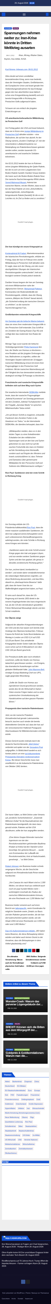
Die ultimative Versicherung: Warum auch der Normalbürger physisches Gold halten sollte (14, 962)
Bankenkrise (17, 1081)
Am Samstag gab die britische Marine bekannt (24, 321)
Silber (20, 1126)
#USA (23, 59)
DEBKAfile (33, 392)
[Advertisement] (25, 1193)
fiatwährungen (22, 1095)
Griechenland (21, 1104)
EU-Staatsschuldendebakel (15, 1090)
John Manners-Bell (36, 670)
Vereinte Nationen (31, 1140)
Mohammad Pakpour (33, 289)
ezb (6, 1095)
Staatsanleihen (31, 1126)
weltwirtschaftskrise (12, 1144)
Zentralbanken (10, 1149)
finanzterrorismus (12, 1099)
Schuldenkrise (10, 1126)
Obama (25, 1117)
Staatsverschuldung (12, 1135)
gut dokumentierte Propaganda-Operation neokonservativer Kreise (22, 757)
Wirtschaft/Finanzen (22, 998)
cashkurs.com (18, 1238)
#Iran (21, 55)
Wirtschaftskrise (29, 1144)
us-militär (36, 1135)
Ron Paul (31, 527)
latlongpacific (20, 908)
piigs (32, 1117)
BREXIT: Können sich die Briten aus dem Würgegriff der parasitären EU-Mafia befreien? (25, 1030)
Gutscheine (6, 1299)
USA (19, 1140)
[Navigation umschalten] (24, 14)
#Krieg (27, 55)
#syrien (7, 59)
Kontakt (20, 1299)
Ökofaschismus (11, 1153)
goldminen (9, 1104)
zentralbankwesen (26, 1149)
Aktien (7, 1081)
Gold (38, 1099)
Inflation (21, 1108)
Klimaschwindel (38, 1108)
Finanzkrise (35, 1095)
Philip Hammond (31, 347)
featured (8, 28)
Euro (30, 1090)
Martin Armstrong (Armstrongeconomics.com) (22, 1113)
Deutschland (9, 1086)
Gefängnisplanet (27, 1099)
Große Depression (36, 1104)
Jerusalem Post (36, 747)
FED (12, 1095)
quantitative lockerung (14, 1122)
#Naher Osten (36, 55)
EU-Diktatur (21, 1086)
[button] (43, 14)
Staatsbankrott (10, 1131)
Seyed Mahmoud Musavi (15, 183)
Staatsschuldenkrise (26, 1131)
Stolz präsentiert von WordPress (13, 1293)
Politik (15, 28)
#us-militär (15, 59)
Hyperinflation (10, 1108)
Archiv (14, 1299)
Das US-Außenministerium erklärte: (20, 931)
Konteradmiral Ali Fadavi (15, 253)
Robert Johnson (12, 866)
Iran (28, 1108)
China (37, 1081)
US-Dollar (26, 1135)
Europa (37, 1090)
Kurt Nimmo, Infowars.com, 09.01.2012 (21, 69)
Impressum (29, 1299)
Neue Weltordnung (12, 1117)
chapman (28, 1081)
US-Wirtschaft (10, 1140)
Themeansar (44, 1293)
